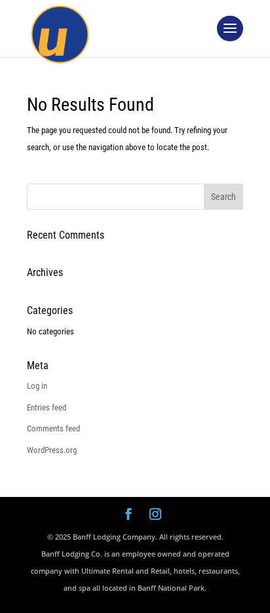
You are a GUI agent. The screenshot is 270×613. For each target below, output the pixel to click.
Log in (37, 386)
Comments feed (53, 428)
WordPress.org (52, 450)
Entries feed (46, 407)
